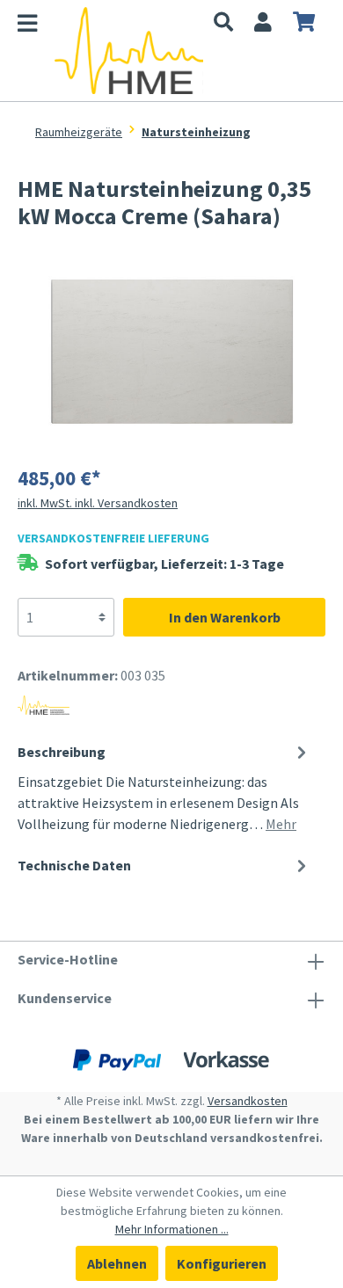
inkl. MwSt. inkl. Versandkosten (98, 503)
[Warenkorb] (303, 23)
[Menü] (36, 26)
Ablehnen (117, 1263)
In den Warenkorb (225, 617)
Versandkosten (248, 1101)
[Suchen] (223, 23)
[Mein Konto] (263, 23)
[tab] (164, 786)
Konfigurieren (221, 1263)
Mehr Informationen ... (172, 1229)
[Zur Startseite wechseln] (129, 50)
